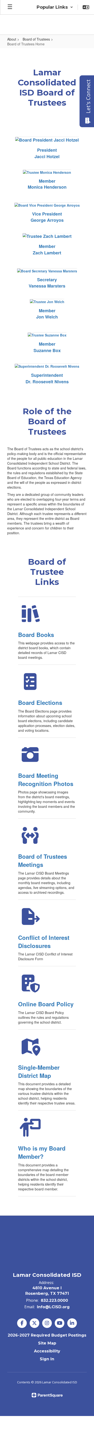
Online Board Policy (46, 1004)
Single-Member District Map (39, 1071)
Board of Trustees (36, 39)
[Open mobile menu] (10, 7)
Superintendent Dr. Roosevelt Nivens (47, 378)
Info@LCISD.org (53, 1307)
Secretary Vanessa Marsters (47, 282)
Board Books (36, 634)
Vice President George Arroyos (47, 217)
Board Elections (40, 702)
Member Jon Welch (47, 313)
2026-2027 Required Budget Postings (47, 1335)
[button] (55, 7)
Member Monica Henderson (47, 184)
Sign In (47, 1359)
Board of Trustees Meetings (42, 860)
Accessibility (47, 1351)
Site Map (47, 1343)
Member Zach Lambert (47, 249)
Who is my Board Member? (42, 1152)
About (11, 39)
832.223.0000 (54, 1300)
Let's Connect (88, 96)
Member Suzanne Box (47, 347)
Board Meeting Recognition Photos (45, 779)
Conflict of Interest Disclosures (43, 941)
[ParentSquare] (47, 1395)
